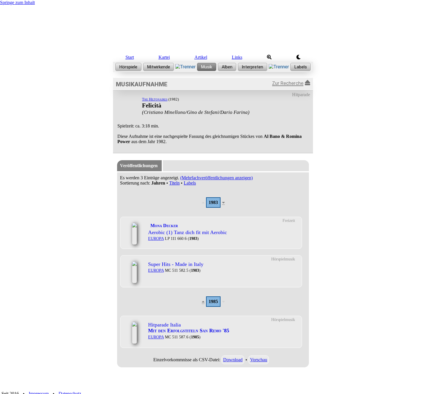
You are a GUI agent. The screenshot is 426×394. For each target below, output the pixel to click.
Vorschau (258, 359)
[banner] (213, 28)
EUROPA (156, 238)
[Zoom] (269, 57)
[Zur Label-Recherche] (300, 67)
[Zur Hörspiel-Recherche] (128, 67)
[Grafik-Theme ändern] (298, 57)
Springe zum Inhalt (17, 2)
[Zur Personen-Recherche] (158, 67)
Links (237, 57)
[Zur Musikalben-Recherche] (227, 67)
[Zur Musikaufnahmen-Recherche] (206, 67)
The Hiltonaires (155, 99)
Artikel (200, 57)
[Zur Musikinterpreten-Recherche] (252, 67)
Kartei (164, 57)
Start (129, 57)
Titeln (174, 182)
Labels (190, 182)
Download (233, 359)
